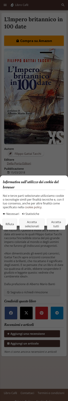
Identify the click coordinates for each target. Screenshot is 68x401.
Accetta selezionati (32, 224)
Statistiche (32, 214)
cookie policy (33, 207)
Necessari (12, 214)
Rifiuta (10, 224)
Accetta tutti (56, 224)
